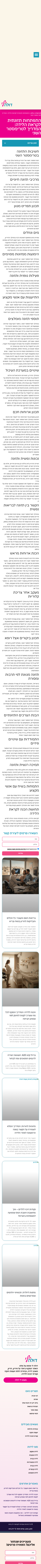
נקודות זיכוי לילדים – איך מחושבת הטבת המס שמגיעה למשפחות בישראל (22, 1212)
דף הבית (38, 113)
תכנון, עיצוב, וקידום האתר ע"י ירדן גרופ (20, 1529)
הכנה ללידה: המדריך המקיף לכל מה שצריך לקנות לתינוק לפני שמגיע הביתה (20, 1015)
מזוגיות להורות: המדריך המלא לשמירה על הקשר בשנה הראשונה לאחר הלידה (21, 1129)
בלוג (32, 113)
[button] (36, 54)
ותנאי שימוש (11, 849)
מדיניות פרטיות (20, 849)
